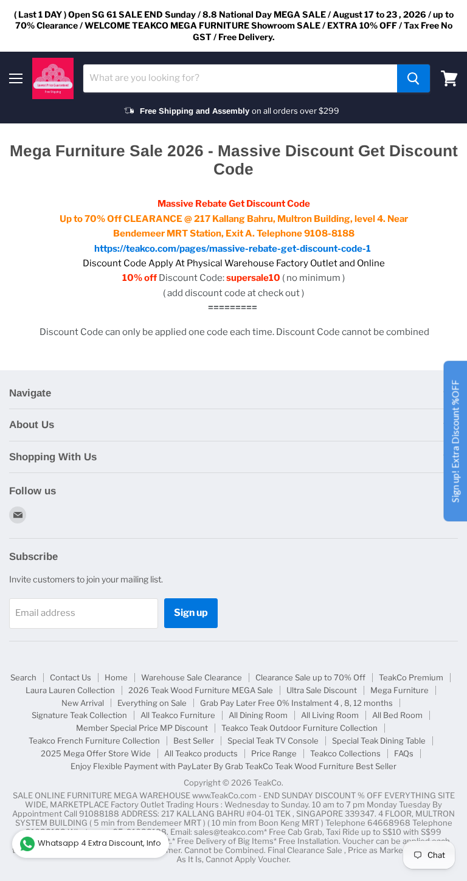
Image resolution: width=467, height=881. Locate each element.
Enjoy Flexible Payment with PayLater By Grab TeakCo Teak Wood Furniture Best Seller (233, 766)
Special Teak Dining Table (379, 740)
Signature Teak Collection (79, 715)
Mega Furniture (399, 690)
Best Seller (193, 740)
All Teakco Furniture (177, 715)
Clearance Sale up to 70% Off (310, 677)
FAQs (403, 753)
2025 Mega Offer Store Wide (96, 753)
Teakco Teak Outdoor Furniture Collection (299, 728)
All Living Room (330, 715)
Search (23, 677)
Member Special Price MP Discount (142, 728)
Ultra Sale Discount (321, 690)
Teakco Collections (345, 753)
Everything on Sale (152, 703)
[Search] (413, 78)
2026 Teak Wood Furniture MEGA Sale (200, 690)
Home (116, 677)
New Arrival (82, 703)
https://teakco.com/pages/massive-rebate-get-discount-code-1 (232, 248)
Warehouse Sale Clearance (191, 677)
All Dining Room (258, 715)
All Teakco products (201, 753)
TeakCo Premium (411, 677)
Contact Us (70, 677)
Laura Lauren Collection (70, 690)
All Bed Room (397, 715)
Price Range (274, 753)
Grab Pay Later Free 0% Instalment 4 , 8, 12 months (296, 703)
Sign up (191, 612)
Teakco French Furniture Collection (94, 740)
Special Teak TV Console (273, 740)
